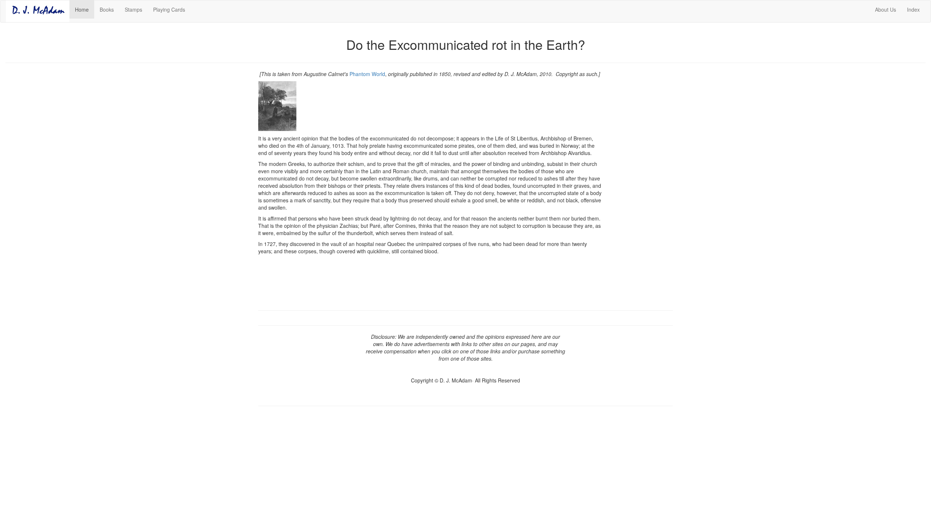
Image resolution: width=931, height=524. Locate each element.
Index (913, 9)
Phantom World (367, 74)
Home (84, 9)
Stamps (133, 9)
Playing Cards (169, 9)
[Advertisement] (643, 183)
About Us (885, 9)
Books (107, 9)
